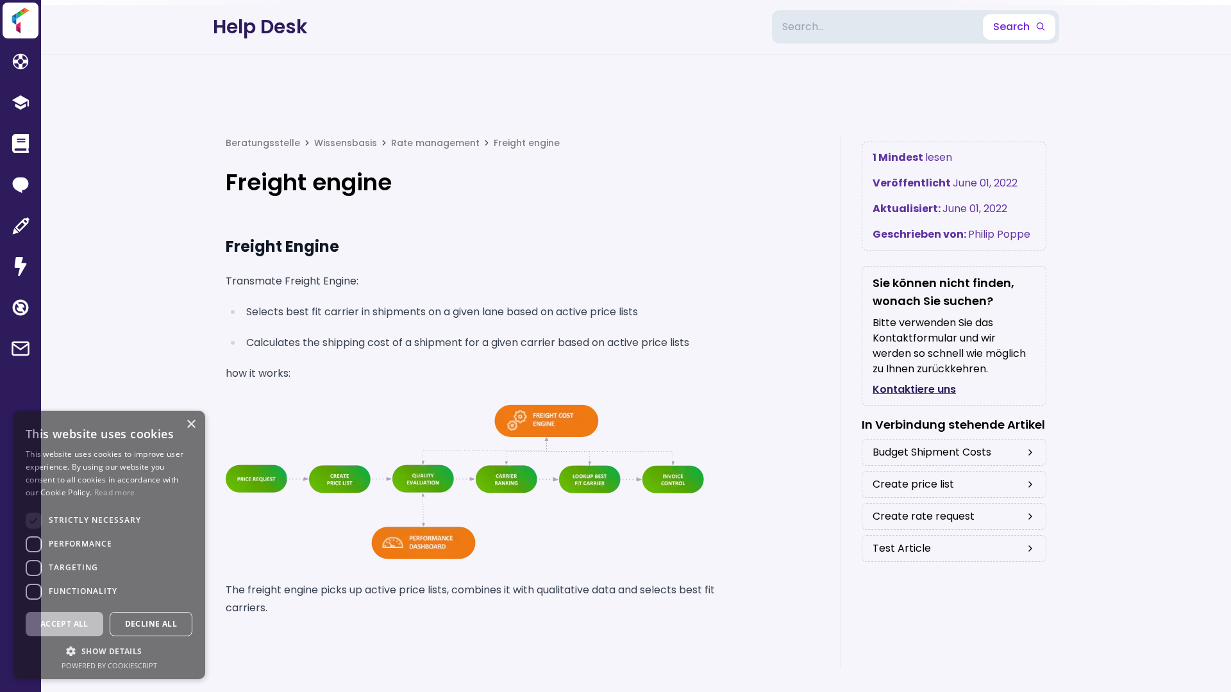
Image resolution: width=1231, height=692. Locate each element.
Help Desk (260, 26)
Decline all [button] (151, 623)
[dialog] (109, 545)
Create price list (913, 484)
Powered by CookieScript (109, 665)
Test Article (902, 548)
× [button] (191, 424)
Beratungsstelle (263, 142)
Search (1011, 26)
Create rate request (924, 516)
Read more (114, 492)
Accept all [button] (64, 623)
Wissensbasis (345, 142)
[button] (109, 651)
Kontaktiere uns (914, 389)
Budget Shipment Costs (932, 452)
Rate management (435, 142)
